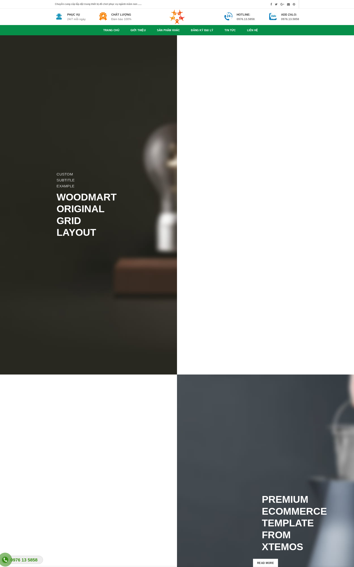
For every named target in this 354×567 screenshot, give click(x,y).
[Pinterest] (294, 4)
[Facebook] (271, 4)
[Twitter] (276, 4)
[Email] (288, 4)
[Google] (282, 4)
